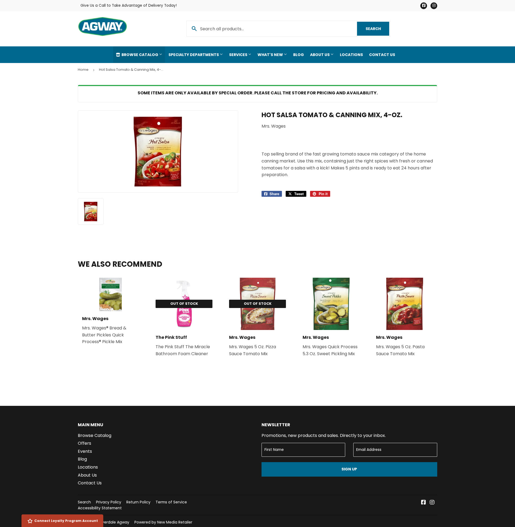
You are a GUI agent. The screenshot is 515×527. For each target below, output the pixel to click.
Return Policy (138, 502)
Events (85, 451)
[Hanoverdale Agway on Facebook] (423, 503)
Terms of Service (171, 502)
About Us (320, 54)
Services (238, 54)
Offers (84, 443)
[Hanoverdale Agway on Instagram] (432, 503)
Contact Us (382, 54)
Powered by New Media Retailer (163, 522)
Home (83, 69)
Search (377, 28)
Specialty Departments (194, 54)
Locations (351, 54)
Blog (298, 54)
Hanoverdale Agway (110, 522)
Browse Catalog (140, 54)
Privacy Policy (108, 502)
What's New (271, 54)
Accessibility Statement (100, 508)
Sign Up (349, 469)
